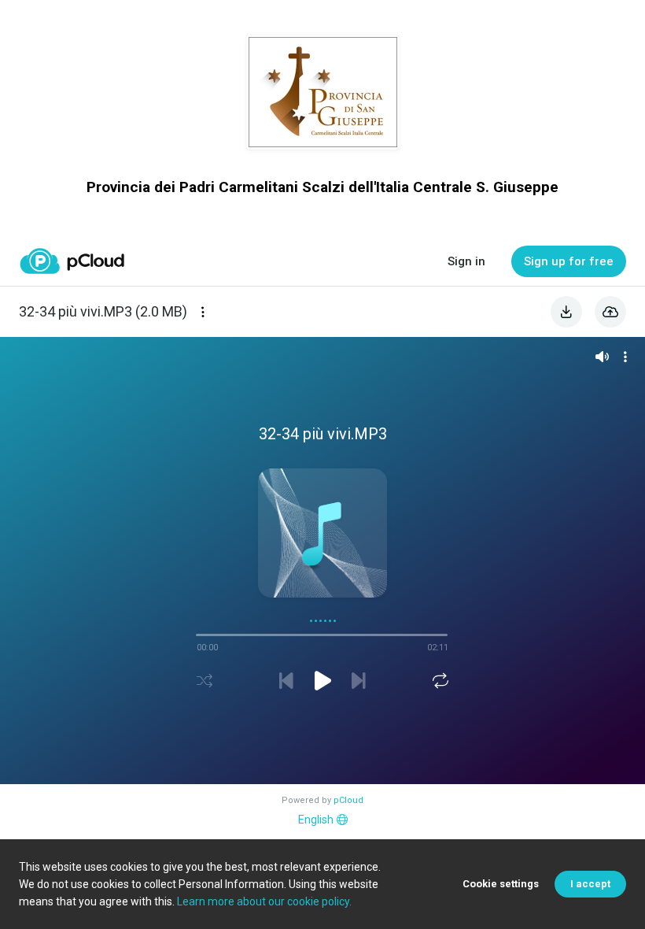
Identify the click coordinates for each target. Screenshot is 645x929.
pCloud (348, 800)
